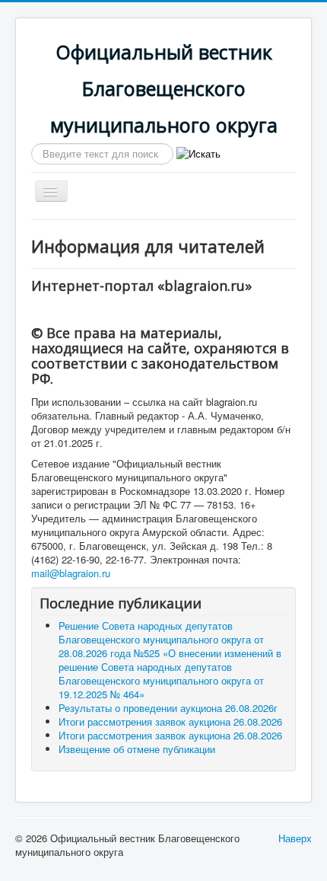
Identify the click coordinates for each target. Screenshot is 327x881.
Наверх (295, 838)
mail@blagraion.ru (70, 573)
